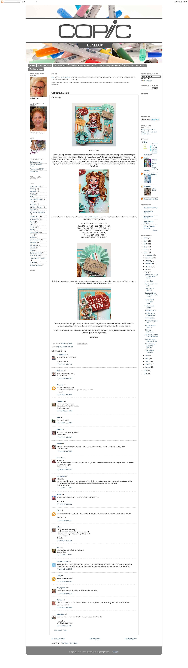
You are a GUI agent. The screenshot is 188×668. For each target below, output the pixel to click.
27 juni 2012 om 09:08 (64, 451)
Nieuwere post (58, 639)
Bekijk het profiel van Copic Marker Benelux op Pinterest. (149, 132)
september (149, 263)
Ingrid (32, 229)
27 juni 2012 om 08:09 (64, 394)
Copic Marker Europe (148, 212)
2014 (146, 247)
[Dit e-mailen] (78, 344)
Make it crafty (34, 219)
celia (58, 417)
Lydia (31, 202)
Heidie (59, 494)
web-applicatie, (65, 77)
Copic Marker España (148, 217)
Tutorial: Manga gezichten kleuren (150, 345)
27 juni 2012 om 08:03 (64, 378)
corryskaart (61, 476)
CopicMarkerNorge (150, 208)
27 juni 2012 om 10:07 (64, 504)
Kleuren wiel (34, 171)
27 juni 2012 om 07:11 (64, 364)
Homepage (95, 639)
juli (146, 269)
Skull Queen (154, 189)
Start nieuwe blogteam (149, 351)
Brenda (59, 444)
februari (148, 364)
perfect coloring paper (37, 212)
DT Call (32, 262)
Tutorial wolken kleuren (150, 326)
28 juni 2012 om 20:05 (64, 626)
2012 (146, 252)
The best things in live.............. (151, 321)
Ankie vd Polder (62, 561)
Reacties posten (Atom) (70, 643)
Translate (149, 81)
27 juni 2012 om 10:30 (64, 520)
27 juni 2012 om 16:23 (64, 581)
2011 (145, 370)
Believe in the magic (149, 306)
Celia (31, 224)
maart (147, 361)
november (149, 258)
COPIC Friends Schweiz (149, 227)
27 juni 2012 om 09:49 (64, 469)
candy (32, 250)
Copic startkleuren (36, 162)
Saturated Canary (90, 217)
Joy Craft (33, 209)
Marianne (60, 371)
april (147, 358)
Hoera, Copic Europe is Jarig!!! (149, 301)
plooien (32, 237)
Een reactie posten (60, 630)
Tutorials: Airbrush (36, 69)
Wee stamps (34, 232)
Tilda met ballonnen (149, 331)
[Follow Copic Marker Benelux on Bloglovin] (150, 120)
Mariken (59, 429)
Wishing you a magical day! (150, 314)
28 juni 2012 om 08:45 (64, 607)
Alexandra (147, 186)
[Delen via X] (82, 344)
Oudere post (130, 639)
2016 (146, 241)
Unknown (60, 385)
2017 (146, 238)
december (149, 255)
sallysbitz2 (61, 614)
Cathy (59, 576)
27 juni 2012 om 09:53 (64, 488)
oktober (148, 261)
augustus (148, 266)
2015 (146, 244)
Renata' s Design (150, 174)
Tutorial (32, 194)
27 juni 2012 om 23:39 (64, 593)
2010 (146, 373)
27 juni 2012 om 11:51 (64, 541)
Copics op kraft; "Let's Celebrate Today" (151, 294)
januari (148, 367)
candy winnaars (35, 255)
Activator (33, 227)
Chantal (59, 600)
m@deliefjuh (61, 354)
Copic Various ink (36, 253)
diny (31, 196)
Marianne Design (36, 207)
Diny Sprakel (61, 588)
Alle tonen (155, 230)
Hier (53, 77)
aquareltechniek (35, 265)
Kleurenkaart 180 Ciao (37, 169)
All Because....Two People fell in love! (151, 276)
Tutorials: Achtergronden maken (109, 65)
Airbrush (33, 204)
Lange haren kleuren (149, 289)
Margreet (60, 401)
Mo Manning (34, 216)
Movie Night (149, 281)
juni (146, 272)
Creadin (146, 158)
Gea (58, 547)
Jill (58, 527)
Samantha (33, 245)
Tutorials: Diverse (60, 65)
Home (32, 65)
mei (146, 355)
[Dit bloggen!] (80, 344)
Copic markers (35, 186)
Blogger (115, 652)
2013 (146, 249)
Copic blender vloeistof (37, 258)
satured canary (62, 346)
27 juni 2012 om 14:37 (64, 569)
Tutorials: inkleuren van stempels (82, 65)
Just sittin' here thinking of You (151, 340)
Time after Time (150, 310)
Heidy (32, 235)
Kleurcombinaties (44, 65)
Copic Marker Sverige (148, 222)
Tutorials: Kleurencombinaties (134, 65)
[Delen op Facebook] (84, 344)
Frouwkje (60, 458)
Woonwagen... (150, 318)
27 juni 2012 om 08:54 (64, 437)
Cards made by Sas (151, 199)
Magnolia (33, 191)
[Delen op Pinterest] (86, 344)
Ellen (145, 142)
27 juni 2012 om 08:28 (64, 423)
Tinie (58, 511)
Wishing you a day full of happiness (151, 335)
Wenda (70, 346)
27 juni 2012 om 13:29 (64, 555)
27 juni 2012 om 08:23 (64, 411)
